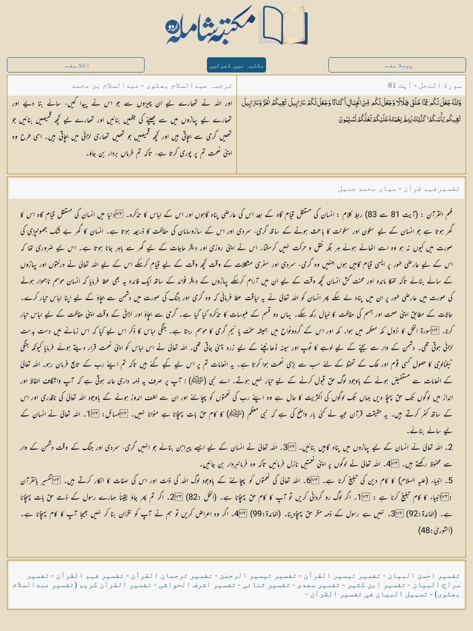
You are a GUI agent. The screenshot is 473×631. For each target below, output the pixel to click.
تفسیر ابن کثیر (376, 584)
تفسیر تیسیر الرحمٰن (258, 575)
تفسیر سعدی (318, 584)
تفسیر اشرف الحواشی (197, 584)
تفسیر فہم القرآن (90, 575)
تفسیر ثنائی (267, 584)
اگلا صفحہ (76, 65)
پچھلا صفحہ (397, 65)
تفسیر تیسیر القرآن (342, 575)
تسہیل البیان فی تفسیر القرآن (369, 593)
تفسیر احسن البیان (424, 575)
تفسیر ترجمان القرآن (172, 575)
